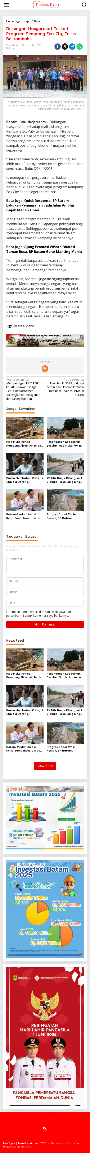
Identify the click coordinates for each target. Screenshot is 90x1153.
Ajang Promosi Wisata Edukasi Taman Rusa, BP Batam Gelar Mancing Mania (44, 249)
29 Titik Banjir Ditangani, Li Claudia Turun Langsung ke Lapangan (65, 480)
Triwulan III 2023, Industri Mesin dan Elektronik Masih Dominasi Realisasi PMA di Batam (65, 387)
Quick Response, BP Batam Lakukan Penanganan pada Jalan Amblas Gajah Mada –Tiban (40, 205)
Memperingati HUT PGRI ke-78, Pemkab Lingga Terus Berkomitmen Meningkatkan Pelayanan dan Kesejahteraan (23, 389)
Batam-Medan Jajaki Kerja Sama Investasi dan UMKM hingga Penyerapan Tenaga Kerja (24, 516)
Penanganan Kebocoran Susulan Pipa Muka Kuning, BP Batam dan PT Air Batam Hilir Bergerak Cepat (65, 443)
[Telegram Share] (72, 46)
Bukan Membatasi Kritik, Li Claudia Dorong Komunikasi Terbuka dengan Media (24, 480)
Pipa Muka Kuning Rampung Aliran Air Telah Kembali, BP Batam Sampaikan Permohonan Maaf (23, 443)
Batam (10, 48)
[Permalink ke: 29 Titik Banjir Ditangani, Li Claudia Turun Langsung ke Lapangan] (65, 464)
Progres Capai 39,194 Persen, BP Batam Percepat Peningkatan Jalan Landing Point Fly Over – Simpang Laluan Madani (63, 516)
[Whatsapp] (79, 46)
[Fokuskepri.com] (45, 5)
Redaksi (56, 1143)
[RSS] (45, 368)
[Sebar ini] (57, 46)
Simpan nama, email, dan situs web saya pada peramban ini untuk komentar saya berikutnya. (39, 613)
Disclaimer (73, 1143)
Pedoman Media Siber (17, 1147)
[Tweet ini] (65, 46)
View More (45, 766)
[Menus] (6, 5)
